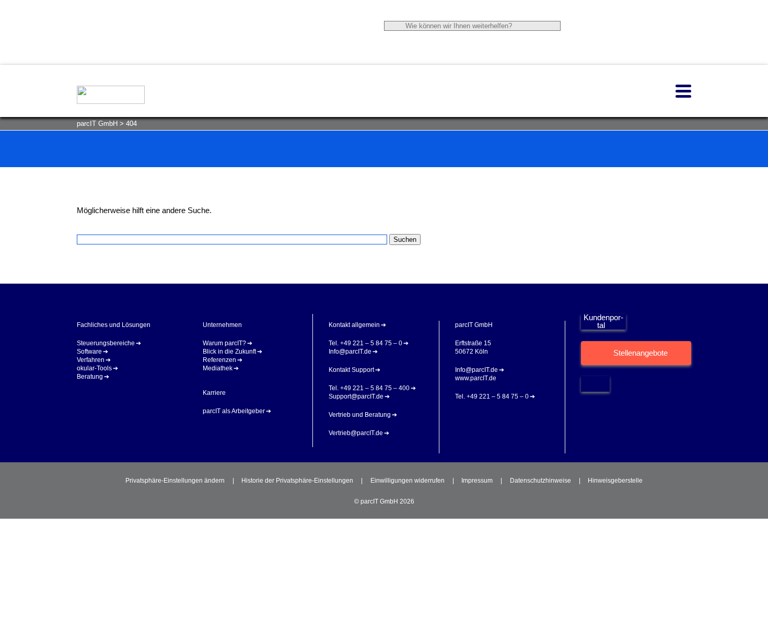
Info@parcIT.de (350, 351)
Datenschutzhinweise (540, 480)
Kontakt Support (351, 369)
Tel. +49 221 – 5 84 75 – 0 (365, 343)
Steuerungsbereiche (106, 343)
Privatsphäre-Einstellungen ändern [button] (175, 480)
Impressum (477, 480)
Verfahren (90, 360)
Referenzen (219, 360)
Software (89, 351)
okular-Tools (94, 368)
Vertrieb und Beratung (360, 414)
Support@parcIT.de (356, 396)
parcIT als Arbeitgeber (234, 411)
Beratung (90, 376)
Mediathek (217, 368)
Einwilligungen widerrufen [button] (407, 480)
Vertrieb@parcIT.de (356, 433)
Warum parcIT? (224, 343)
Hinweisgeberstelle (615, 480)
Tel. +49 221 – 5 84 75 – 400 (369, 388)
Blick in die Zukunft (229, 351)
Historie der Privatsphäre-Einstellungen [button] (297, 480)
